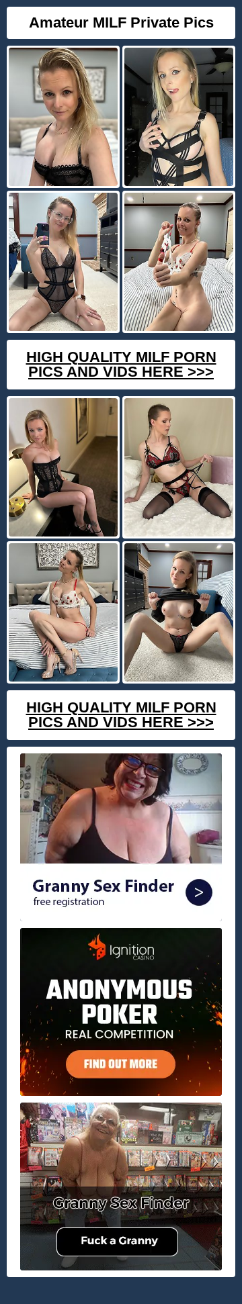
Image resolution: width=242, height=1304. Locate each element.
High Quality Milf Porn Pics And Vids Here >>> (121, 364)
